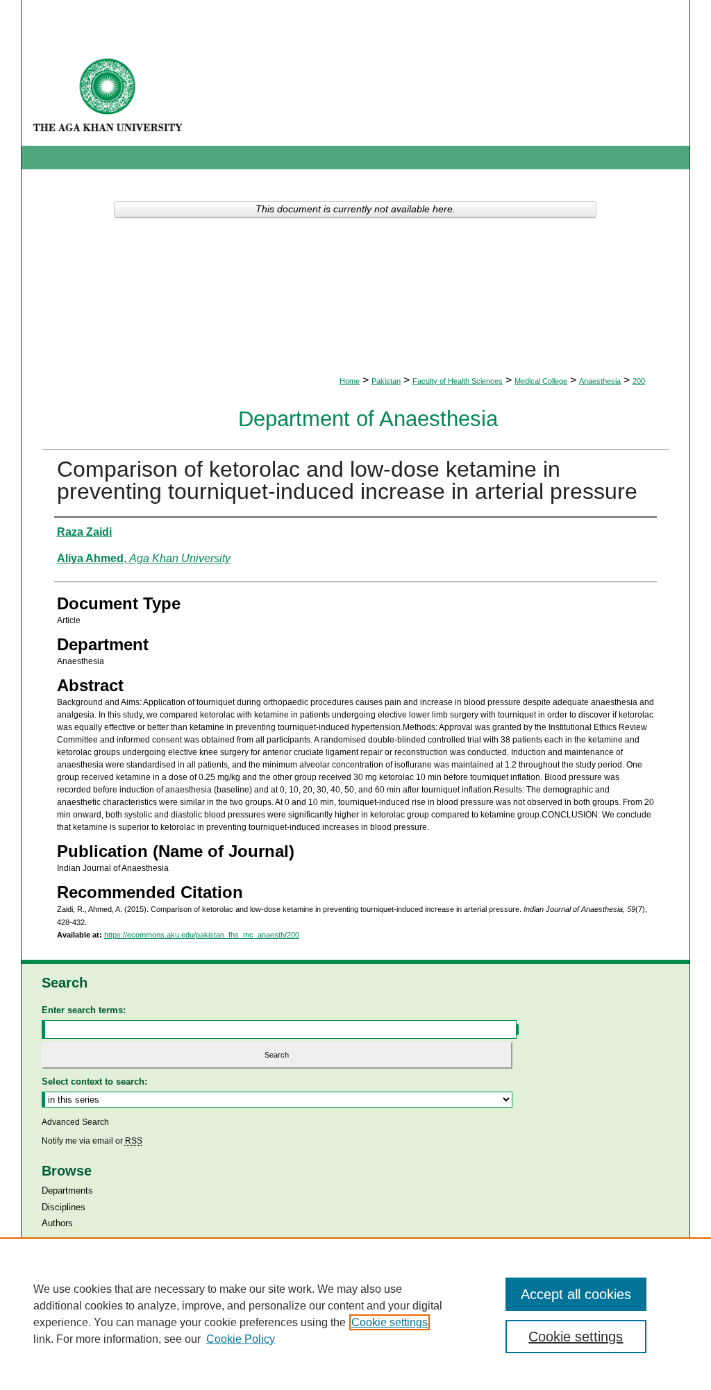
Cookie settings (389, 1322)
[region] (355, 1313)
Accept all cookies (576, 1294)
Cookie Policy (240, 1339)
